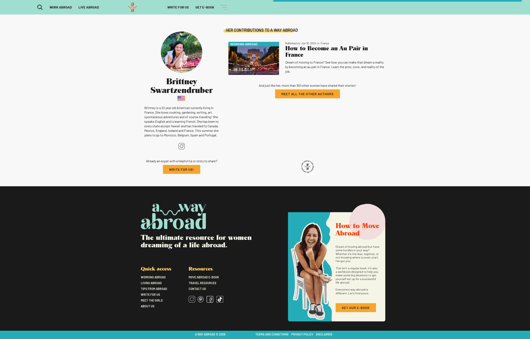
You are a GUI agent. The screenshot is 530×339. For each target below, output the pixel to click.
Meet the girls (152, 300)
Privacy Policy (302, 334)
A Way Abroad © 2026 (210, 334)
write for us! (181, 169)
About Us (147, 306)
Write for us (150, 294)
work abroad (60, 7)
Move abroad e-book (204, 277)
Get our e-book (356, 308)
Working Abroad (153, 277)
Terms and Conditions (272, 334)
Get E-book (204, 7)
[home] (132, 7)
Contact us (197, 289)
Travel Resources (202, 283)
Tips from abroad (154, 289)
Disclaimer (324, 334)
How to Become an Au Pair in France (326, 51)
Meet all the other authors (307, 94)
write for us (178, 7)
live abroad (88, 7)
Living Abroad (151, 283)
